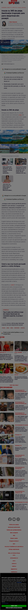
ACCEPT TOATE (14, 606)
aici (7, 588)
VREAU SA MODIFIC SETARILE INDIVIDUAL (14, 608)
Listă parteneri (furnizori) (5, 603)
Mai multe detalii (19, 582)
